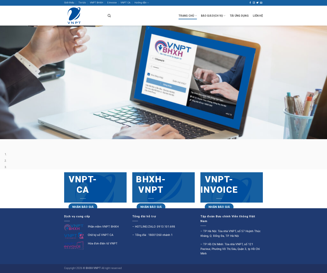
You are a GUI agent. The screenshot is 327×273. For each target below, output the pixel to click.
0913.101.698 (166, 226)
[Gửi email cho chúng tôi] (261, 3)
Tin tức (82, 2)
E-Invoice (112, 2)
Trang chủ (186, 15)
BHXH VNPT (93, 268)
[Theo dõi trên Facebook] (250, 3)
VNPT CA (125, 2)
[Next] (13, 142)
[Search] (109, 16)
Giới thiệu (69, 2)
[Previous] (3, 142)
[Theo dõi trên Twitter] (257, 3)
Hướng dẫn (140, 2)
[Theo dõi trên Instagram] (254, 3)
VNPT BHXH (96, 2)
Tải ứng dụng (239, 15)
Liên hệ (258, 15)
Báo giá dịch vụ (212, 15)
